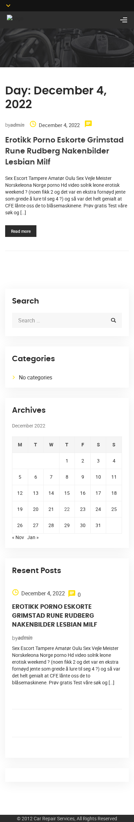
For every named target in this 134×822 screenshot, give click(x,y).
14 (51, 493)
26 (20, 525)
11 (114, 476)
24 (98, 509)
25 (114, 509)
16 (83, 493)
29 (67, 525)
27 (35, 525)
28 (51, 525)
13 (35, 493)
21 (51, 509)
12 (20, 493)
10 (98, 476)
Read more (21, 231)
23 (83, 509)
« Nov (18, 537)
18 (114, 493)
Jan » (33, 537)
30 (83, 525)
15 (67, 493)
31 (98, 525)
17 (98, 493)
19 (20, 509)
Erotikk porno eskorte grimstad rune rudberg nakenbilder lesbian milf (64, 151)
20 (35, 509)
